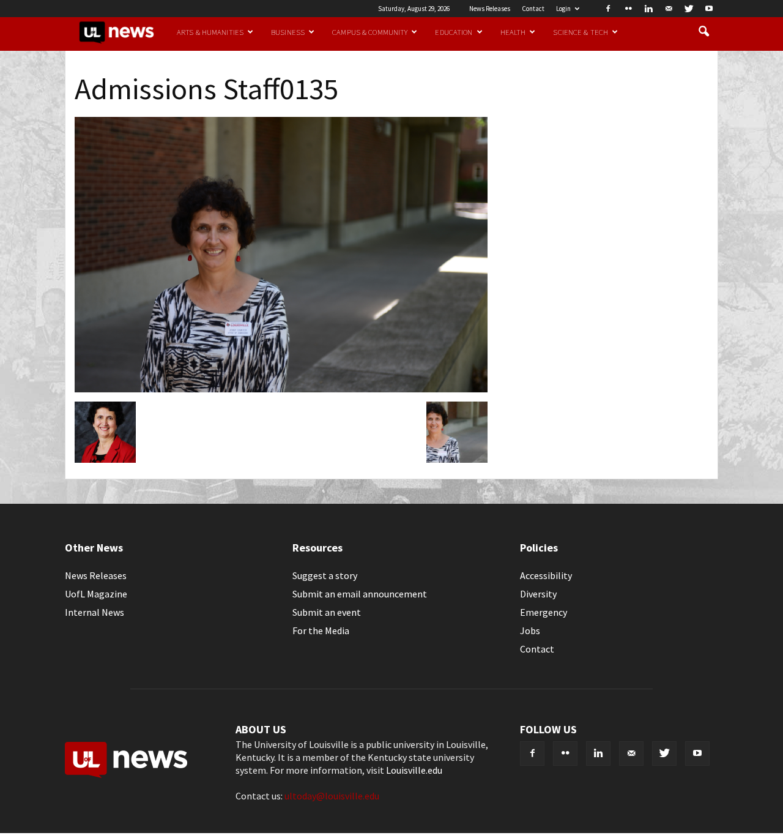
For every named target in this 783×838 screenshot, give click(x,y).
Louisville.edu (414, 770)
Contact (533, 8)
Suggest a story (324, 575)
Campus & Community (369, 32)
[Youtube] (709, 8)
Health (513, 32)
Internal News (94, 612)
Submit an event (326, 612)
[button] (703, 32)
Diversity (538, 594)
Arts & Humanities (210, 32)
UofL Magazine (96, 594)
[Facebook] (608, 8)
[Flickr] (628, 8)
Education (453, 32)
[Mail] (668, 8)
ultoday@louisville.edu (331, 796)
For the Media (320, 630)
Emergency (543, 612)
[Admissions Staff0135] (281, 389)
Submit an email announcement (359, 594)
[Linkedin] (648, 8)
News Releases (489, 8)
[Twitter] (689, 8)
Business (288, 32)
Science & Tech (580, 32)
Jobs (530, 630)
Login (563, 8)
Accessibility (546, 575)
